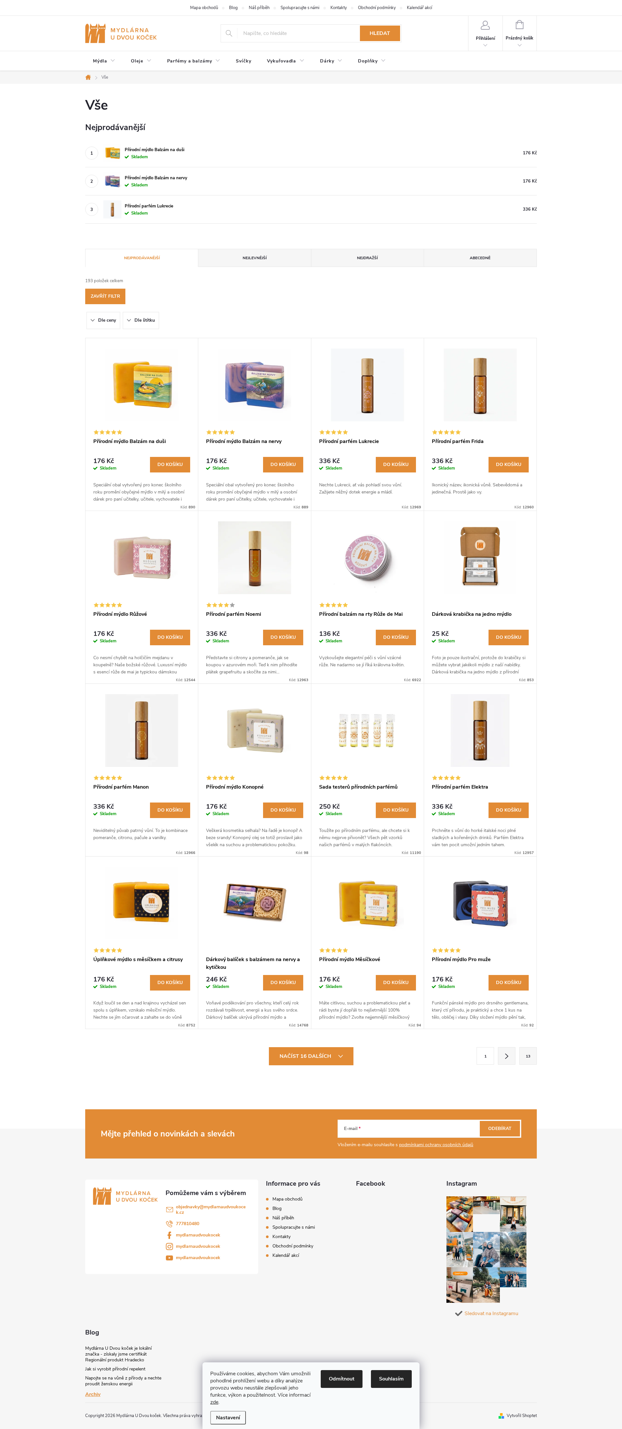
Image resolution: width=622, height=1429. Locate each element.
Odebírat (500, 1128)
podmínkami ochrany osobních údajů (436, 1145)
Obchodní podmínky (377, 8)
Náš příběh (259, 8)
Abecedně (480, 257)
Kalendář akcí (419, 8)
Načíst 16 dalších (306, 1056)
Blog (233, 8)
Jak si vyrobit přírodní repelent (115, 1369)
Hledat (380, 33)
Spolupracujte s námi (300, 8)
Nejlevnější (255, 257)
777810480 (187, 1224)
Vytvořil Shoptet (522, 1416)
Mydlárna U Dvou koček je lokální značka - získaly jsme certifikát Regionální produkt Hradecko (118, 1354)
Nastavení (228, 1417)
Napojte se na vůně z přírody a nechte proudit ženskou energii (123, 1381)
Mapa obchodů (204, 8)
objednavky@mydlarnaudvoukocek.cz (211, 1209)
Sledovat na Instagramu (491, 1313)
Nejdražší (367, 257)
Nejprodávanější (142, 257)
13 (528, 1056)
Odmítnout (341, 1378)
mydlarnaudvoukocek (198, 1235)
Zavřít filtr (105, 296)
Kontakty (338, 8)
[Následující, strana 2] (506, 1056)
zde (214, 1402)
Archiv (92, 1394)
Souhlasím (391, 1378)
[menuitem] (104, 61)
